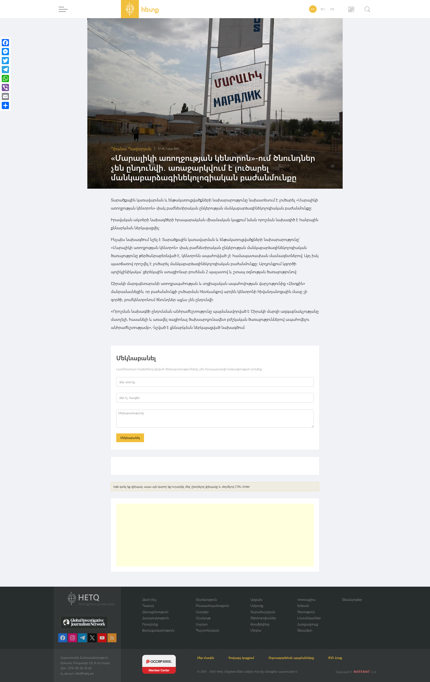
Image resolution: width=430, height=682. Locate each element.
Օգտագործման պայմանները (291, 658)
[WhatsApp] (5, 78)
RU (323, 9)
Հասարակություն (155, 618)
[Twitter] (5, 60)
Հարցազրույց (307, 624)
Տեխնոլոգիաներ (263, 618)
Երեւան (303, 605)
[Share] (5, 105)
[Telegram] (5, 69)
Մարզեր (202, 612)
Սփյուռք (256, 605)
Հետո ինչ (149, 599)
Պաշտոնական (207, 630)
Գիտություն (306, 612)
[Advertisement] (215, 535)
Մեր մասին (205, 658)
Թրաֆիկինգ (259, 624)
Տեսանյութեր (352, 599)
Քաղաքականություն (158, 630)
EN (332, 9)
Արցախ (256, 599)
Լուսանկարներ (309, 618)
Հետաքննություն (155, 612)
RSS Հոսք (335, 658)
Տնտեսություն (206, 599)
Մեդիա (255, 630)
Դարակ (148, 605)
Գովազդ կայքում (241, 658)
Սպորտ (202, 624)
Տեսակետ (304, 630)
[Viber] (5, 87)
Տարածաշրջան (262, 612)
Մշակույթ (203, 618)
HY (313, 9)
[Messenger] (5, 51)
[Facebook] (5, 42)
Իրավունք (150, 624)
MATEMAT (362, 671)
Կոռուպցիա (306, 599)
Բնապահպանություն (212, 605)
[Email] (5, 96)
